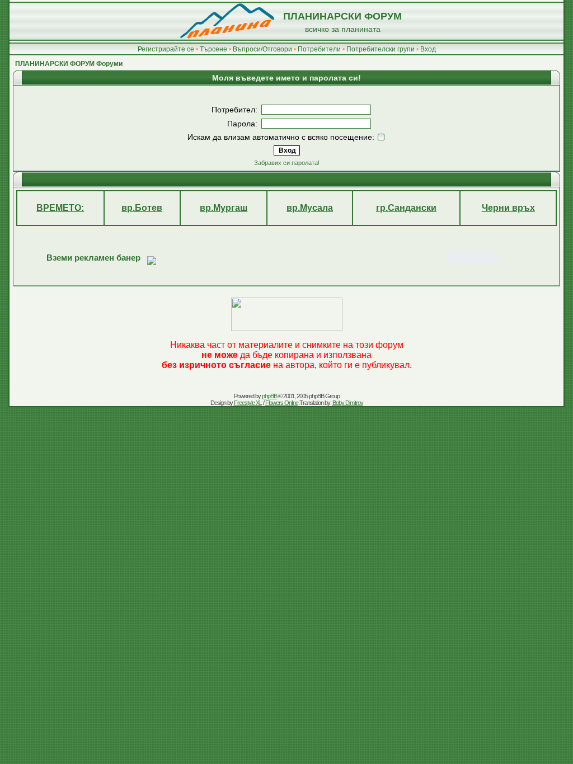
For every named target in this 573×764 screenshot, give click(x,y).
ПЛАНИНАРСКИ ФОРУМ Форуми (69, 64)
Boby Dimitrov (347, 402)
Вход (428, 49)
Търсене (213, 49)
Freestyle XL (248, 402)
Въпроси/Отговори (262, 49)
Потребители (319, 49)
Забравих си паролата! (287, 162)
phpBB (269, 396)
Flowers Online (281, 402)
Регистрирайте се (166, 49)
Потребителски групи (380, 49)
